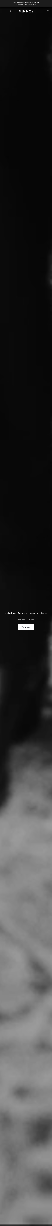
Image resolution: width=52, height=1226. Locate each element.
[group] (26, 616)
